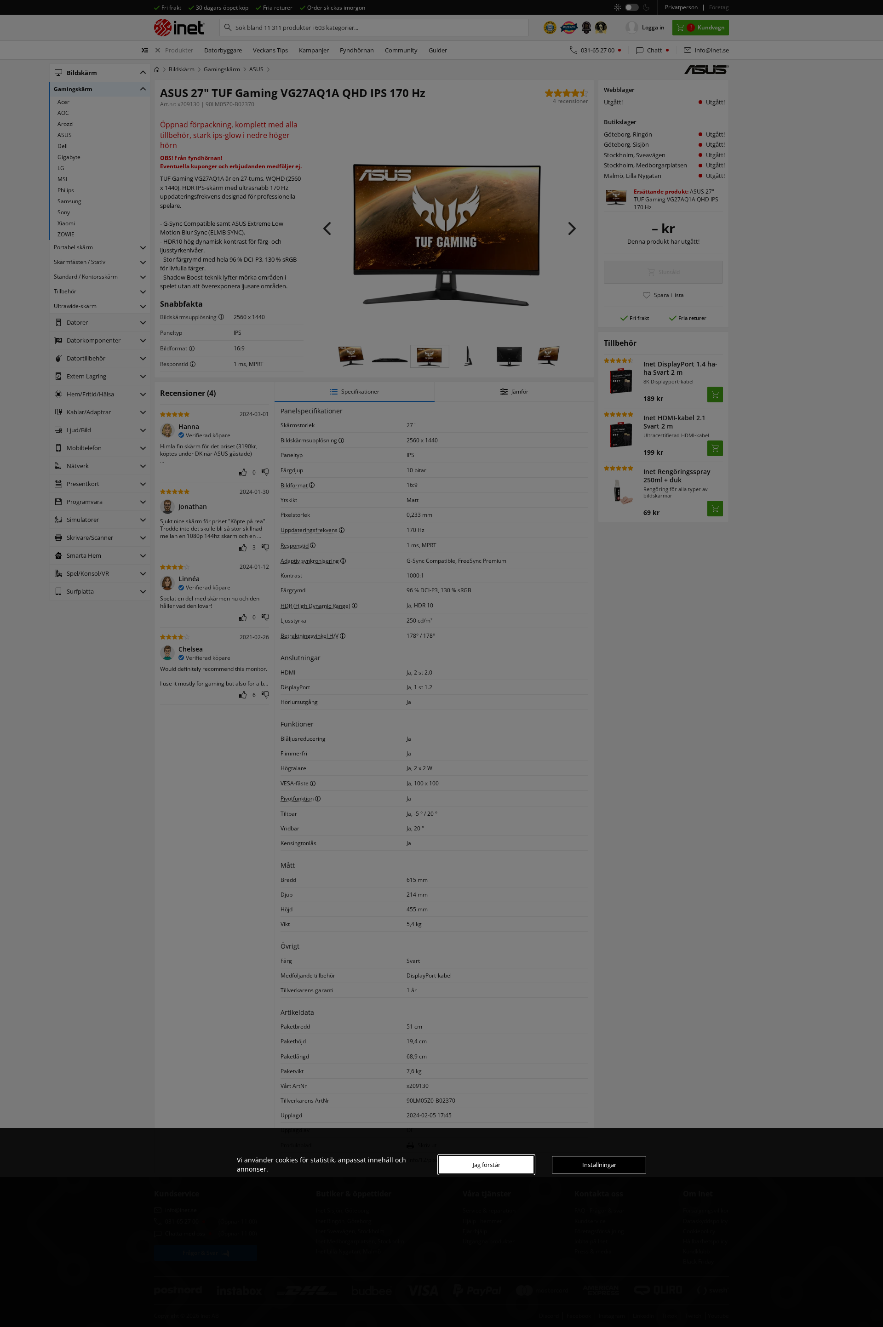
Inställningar (599, 1165)
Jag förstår (486, 1165)
